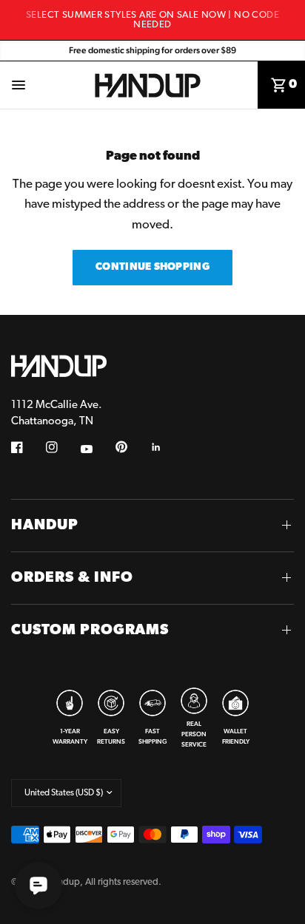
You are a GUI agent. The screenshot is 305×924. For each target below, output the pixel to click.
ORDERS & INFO (72, 578)
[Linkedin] (166, 447)
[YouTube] (97, 449)
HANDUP (44, 525)
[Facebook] (27, 447)
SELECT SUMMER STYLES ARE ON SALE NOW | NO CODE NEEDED (152, 20)
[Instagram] (62, 447)
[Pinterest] (131, 447)
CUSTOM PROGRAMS (90, 630)
